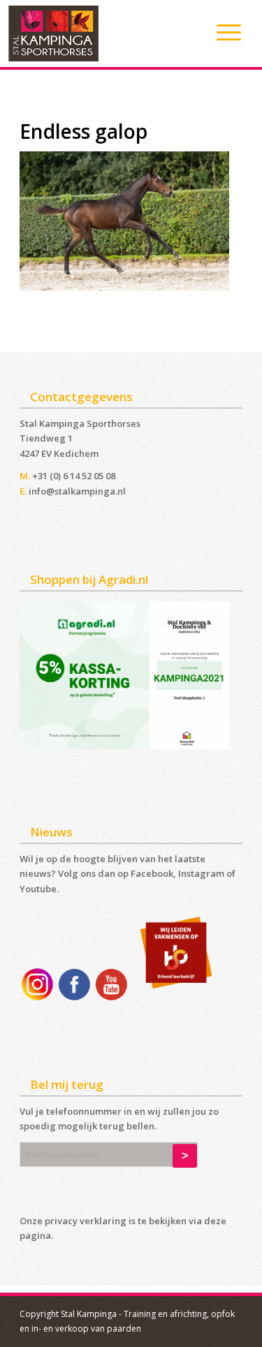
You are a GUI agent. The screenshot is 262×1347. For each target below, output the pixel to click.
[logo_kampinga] (105, 33)
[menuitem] (222, 32)
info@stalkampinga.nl (77, 491)
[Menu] (222, 32)
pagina (35, 1235)
